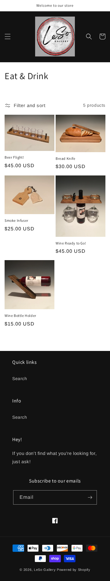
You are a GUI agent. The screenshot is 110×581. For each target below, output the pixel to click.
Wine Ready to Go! (71, 243)
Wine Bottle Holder (20, 315)
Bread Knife (65, 158)
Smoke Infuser (16, 220)
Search (19, 378)
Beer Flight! (14, 157)
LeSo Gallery (45, 569)
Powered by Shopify (73, 569)
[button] (7, 36)
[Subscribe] (90, 497)
